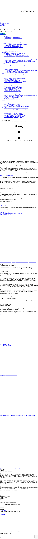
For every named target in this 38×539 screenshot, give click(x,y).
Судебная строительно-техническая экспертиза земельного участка (15, 41)
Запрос (1, 501)
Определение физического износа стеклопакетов (12, 90)
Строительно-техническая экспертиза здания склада (13, 96)
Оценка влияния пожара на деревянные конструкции (13, 88)
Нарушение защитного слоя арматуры (6, 214)
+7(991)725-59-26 (3, 28)
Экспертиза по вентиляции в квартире (10, 66)
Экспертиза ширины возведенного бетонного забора (13, 46)
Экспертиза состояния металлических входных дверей (13, 84)
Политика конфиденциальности (5, 533)
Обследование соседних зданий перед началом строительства (14, 53)
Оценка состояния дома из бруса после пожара (12, 80)
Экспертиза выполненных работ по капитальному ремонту (14, 114)
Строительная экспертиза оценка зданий (11, 62)
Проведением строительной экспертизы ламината (8, 375)
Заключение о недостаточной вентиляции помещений (13, 87)
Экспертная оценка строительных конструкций (12, 105)
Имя (1, 495)
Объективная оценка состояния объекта (6, 175)
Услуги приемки (5, 107)
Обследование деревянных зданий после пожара (12, 54)
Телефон (1, 496)
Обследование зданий (5, 52)
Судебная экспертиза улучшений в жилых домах (12, 37)
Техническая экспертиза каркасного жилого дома (12, 76)
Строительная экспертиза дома (14, 118)
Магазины (3, 100)
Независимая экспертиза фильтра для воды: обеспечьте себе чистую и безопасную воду (15, 468)
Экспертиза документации (6, 43)
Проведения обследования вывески (10, 102)
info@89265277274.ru (3, 25)
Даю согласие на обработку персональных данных (11, 504)
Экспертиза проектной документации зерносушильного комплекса (15, 44)
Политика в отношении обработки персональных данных (10, 506)
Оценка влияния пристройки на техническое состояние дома (14, 78)
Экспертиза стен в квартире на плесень (10, 68)
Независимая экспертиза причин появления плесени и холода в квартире (16, 65)
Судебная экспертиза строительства (10, 40)
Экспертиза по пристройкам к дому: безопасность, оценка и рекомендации (12, 213)
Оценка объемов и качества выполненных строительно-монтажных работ (12, 241)
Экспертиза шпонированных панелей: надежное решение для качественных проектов (14, 320)
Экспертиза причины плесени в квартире (11, 69)
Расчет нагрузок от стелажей (9, 98)
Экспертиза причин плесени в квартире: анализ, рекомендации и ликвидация (17, 71)
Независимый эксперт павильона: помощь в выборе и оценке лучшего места (17, 103)
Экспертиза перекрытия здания (5, 345)
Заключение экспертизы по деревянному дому (12, 75)
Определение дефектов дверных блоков (10, 89)
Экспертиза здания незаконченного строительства (8, 321)
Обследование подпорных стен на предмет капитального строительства (16, 108)
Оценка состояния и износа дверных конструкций (12, 91)
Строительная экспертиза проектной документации (12, 45)
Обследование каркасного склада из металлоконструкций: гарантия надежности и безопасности (20, 95)
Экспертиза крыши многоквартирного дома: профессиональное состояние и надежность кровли (20, 70)
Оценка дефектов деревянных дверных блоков (12, 86)
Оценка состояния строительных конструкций (12, 104)
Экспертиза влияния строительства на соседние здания (13, 47)
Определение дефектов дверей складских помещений (13, 93)
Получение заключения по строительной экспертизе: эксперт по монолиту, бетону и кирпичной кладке (17, 415)
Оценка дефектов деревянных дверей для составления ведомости (15, 81)
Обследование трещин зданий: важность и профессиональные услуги (16, 55)
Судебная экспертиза (5, 36)
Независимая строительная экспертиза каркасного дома (13, 49)
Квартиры (3, 63)
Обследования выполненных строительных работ (12, 99)
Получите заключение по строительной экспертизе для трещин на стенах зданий (17, 60)
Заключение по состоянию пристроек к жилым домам (13, 82)
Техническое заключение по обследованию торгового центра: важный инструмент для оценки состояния (18, 262)
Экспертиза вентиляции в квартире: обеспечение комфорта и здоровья (16, 72)
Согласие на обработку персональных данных (8, 502)
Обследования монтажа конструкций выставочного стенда (14, 116)
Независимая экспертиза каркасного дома (11, 79)
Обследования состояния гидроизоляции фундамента (13, 117)
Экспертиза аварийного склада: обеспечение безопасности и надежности (16, 94)
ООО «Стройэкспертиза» (25, 10)
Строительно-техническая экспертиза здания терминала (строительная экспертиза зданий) (19, 61)
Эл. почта (2, 498)
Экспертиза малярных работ (5, 344)
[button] (3, 22)
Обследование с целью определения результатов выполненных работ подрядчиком (18, 109)
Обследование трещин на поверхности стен (11, 112)
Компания (2, 497)
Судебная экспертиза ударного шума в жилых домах (13, 38)
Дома (3, 73)
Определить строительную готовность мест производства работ (15, 115)
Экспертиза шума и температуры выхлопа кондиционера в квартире (15, 67)
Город (1, 499)
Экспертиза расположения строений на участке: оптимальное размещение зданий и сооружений (20, 59)
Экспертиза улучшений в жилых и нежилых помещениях (13, 85)
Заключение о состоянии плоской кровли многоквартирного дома (15, 64)
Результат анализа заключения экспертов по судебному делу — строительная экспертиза (19, 42)
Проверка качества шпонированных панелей (11, 97)
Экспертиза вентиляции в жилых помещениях (12, 51)
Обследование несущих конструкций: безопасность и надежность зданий (16, 56)
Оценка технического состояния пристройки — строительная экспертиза (16, 106)
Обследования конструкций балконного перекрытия (13, 113)
